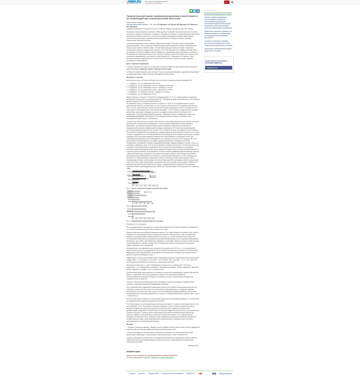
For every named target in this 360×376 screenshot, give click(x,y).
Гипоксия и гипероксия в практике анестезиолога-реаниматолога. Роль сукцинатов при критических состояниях (218, 43)
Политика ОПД (153, 373)
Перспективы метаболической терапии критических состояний (218, 50)
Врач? (227, 2)
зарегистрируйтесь (166, 357)
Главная (132, 373)
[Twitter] (194, 12)
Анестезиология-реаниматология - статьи (218, 14)
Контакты (141, 373)
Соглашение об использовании (153, 3)
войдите (154, 357)
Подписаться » (212, 68)
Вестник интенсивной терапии (137, 24)
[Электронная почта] (191, 12)
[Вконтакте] (198, 12)
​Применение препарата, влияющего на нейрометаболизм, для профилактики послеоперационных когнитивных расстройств (218, 34)
